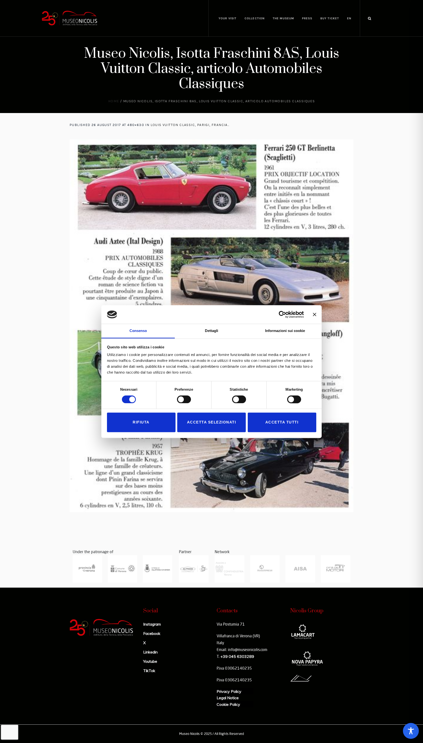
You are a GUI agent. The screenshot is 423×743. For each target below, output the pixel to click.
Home (113, 101)
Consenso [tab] (138, 331)
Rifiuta (141, 422)
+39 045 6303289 (237, 656)
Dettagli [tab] (211, 331)
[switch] (184, 399)
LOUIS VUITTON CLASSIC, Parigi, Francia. (190, 125)
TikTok (149, 670)
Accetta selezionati (211, 422)
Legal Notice (228, 697)
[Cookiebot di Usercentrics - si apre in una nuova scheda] (282, 314)
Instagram (152, 624)
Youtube (150, 661)
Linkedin (150, 652)
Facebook (151, 633)
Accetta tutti (282, 422)
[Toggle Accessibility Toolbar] (410, 730)
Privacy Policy (229, 691)
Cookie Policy (228, 704)
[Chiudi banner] (314, 314)
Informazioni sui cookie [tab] (285, 331)
